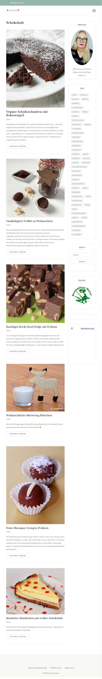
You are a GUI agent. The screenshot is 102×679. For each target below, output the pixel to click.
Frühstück (76, 124)
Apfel (74, 95)
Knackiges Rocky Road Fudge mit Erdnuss (31, 327)
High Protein (77, 141)
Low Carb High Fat (79, 167)
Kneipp (85, 154)
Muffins (75, 179)
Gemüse (87, 124)
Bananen (75, 103)
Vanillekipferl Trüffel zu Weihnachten (29, 221)
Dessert (75, 112)
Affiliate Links (55, 668)
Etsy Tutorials (77, 120)
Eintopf (75, 116)
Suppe (87, 205)
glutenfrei (76, 129)
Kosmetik (75, 158)
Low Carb (85, 162)
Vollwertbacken (78, 226)
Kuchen (75, 162)
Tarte (74, 209)
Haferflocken (77, 133)
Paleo (85, 188)
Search (82, 261)
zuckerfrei (76, 234)
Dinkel (85, 112)
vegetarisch (77, 222)
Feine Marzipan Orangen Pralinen (27, 528)
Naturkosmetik (78, 184)
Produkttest (77, 196)
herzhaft (75, 137)
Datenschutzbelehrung (37, 668)
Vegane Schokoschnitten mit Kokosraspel (27, 113)
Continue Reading (17, 146)
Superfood (76, 205)
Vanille (75, 217)
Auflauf (75, 99)
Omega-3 (75, 188)
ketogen (75, 154)
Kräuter (86, 158)
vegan (84, 217)
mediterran (76, 175)
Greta (8, 119)
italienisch (76, 150)
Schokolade (77, 201)
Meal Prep (76, 171)
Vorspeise (76, 230)
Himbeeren (76, 146)
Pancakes (75, 192)
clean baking (77, 108)
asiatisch (84, 95)
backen (85, 99)
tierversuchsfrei (78, 213)
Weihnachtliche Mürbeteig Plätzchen (29, 415)
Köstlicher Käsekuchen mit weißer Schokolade (34, 618)
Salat (88, 196)
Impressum (69, 668)
